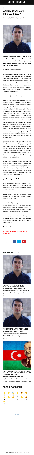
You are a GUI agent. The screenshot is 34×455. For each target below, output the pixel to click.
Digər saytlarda (20, 18)
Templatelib (26, 452)
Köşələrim (27, 18)
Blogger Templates (17, 452)
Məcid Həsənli (17, 2)
